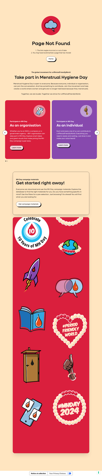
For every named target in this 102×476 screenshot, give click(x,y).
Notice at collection (38, 473)
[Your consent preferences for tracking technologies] (98, 472)
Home (51, 59)
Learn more (16, 148)
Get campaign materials (28, 204)
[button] (5, 132)
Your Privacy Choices (57, 473)
